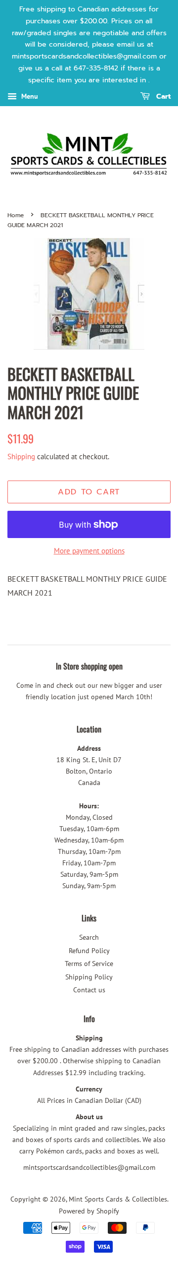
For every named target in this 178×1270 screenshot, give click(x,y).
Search (89, 937)
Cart (162, 96)
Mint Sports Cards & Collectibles (118, 1199)
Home (15, 215)
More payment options (89, 550)
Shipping (21, 456)
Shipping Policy (89, 976)
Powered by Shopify (89, 1211)
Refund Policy (89, 950)
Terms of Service (89, 963)
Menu (28, 96)
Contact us (89, 989)
